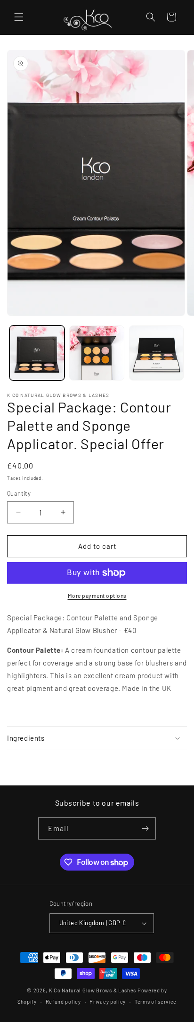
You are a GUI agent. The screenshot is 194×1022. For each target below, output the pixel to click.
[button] (18, 17)
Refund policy (63, 1001)
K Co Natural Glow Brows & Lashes (92, 990)
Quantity (19, 493)
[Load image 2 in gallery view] (96, 352)
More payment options (97, 595)
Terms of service (156, 1001)
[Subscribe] (145, 828)
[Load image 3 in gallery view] (156, 352)
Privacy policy (107, 1001)
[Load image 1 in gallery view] (37, 352)
